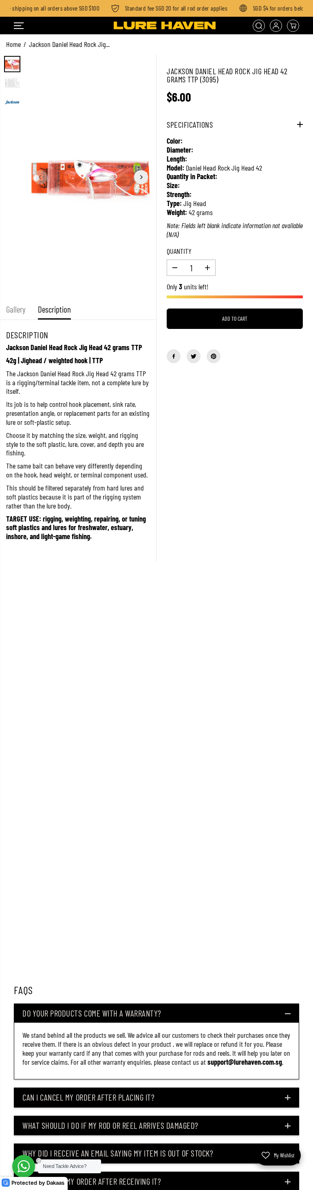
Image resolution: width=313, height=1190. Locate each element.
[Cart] (293, 26)
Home (13, 44)
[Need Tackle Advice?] (23, 1166)
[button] (19, 26)
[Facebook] (174, 356)
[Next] (141, 177)
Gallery (16, 309)
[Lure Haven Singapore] (154, 26)
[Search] (259, 26)
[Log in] (276, 26)
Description (54, 309)
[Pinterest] (213, 356)
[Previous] (40, 177)
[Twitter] (194, 356)
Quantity (179, 251)
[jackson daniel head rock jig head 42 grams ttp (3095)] (90, 177)
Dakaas (55, 1183)
